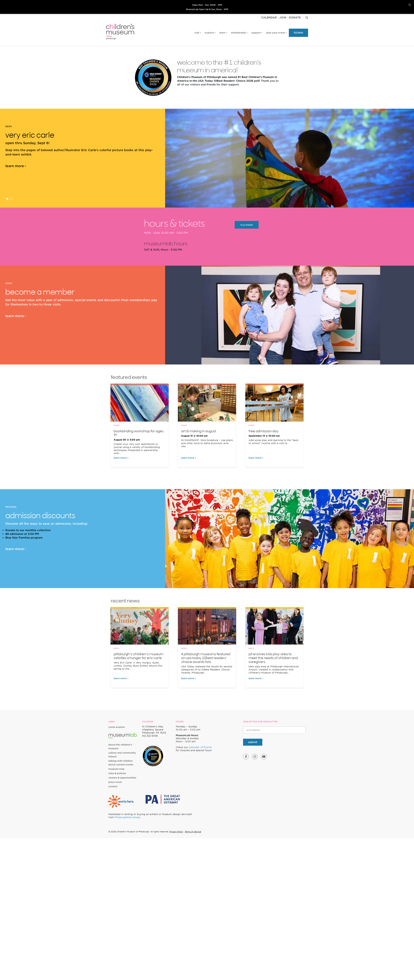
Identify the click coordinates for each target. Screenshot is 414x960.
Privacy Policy (176, 831)
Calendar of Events (200, 747)
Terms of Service (193, 831)
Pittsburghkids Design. (127, 817)
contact (112, 786)
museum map (116, 769)
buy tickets (246, 224)
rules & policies (117, 773)
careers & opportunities (122, 777)
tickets (298, 32)
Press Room (115, 782)
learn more (14, 166)
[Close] (409, 5)
